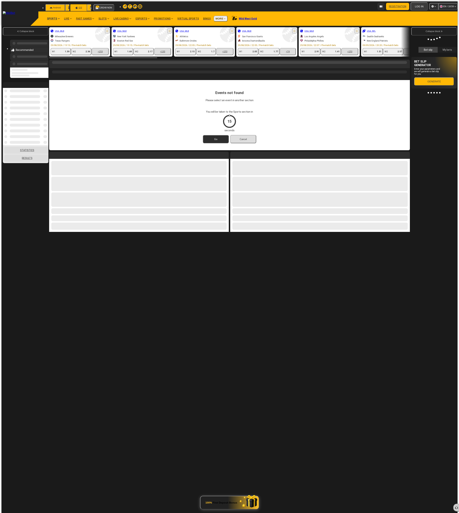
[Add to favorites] (107, 31)
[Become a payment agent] (381, 6)
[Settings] (433, 6)
